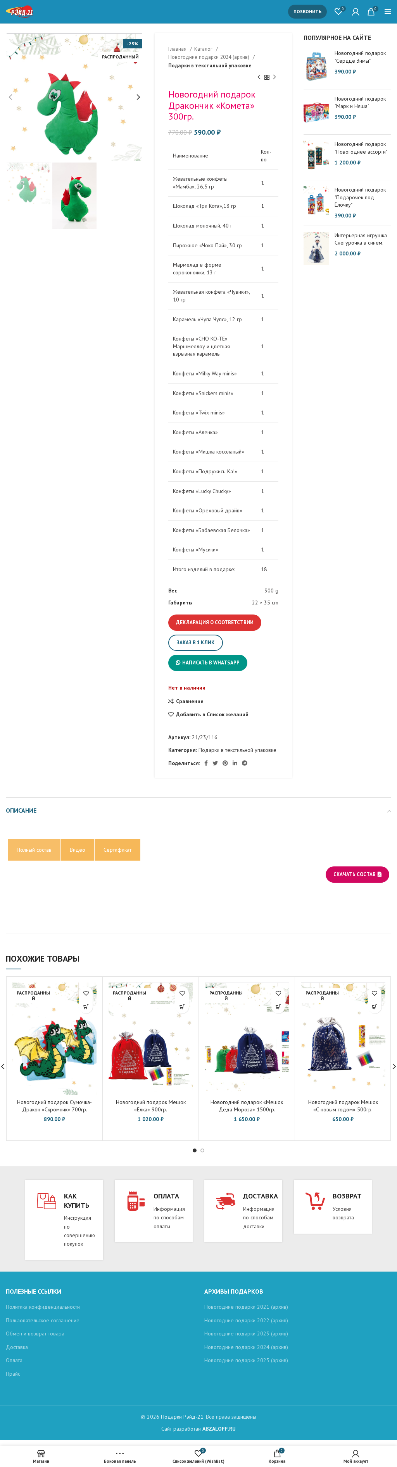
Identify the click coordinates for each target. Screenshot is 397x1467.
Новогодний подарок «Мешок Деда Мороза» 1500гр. (247, 1106)
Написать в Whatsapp (211, 662)
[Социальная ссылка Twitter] (215, 763)
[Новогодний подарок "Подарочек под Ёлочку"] (316, 203)
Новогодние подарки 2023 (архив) (246, 1333)
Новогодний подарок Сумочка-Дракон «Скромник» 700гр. (54, 1106)
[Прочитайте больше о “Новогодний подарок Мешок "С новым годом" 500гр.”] (374, 1006)
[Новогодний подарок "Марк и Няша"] (316, 112)
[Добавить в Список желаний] (86, 993)
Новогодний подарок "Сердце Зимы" (360, 57)
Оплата (14, 1360)
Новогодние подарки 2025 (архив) (246, 1360)
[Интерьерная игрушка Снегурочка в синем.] (316, 248)
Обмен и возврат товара (35, 1333)
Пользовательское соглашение (42, 1320)
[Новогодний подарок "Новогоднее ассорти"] (316, 157)
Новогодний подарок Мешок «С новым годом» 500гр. (343, 1106)
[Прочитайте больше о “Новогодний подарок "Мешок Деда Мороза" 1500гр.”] (278, 1006)
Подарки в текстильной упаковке (210, 65)
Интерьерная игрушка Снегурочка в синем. (361, 239)
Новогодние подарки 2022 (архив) (246, 1320)
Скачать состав (354, 874)
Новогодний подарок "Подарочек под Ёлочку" (360, 197)
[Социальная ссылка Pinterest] (225, 763)
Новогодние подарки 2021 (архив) (246, 1306)
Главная (178, 48)
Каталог (204, 48)
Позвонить (307, 11)
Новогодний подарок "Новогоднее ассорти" (361, 147)
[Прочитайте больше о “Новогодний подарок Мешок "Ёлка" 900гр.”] (182, 1006)
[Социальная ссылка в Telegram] (245, 763)
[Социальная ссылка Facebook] (206, 763)
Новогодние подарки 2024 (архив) (209, 56)
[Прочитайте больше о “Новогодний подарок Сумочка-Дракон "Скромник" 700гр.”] (86, 1006)
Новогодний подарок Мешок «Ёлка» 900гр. (151, 1106)
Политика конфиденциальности (43, 1306)
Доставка (17, 1347)
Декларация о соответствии (215, 622)
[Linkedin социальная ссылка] (235, 763)
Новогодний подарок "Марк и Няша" (360, 102)
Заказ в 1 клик (195, 642)
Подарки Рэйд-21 (182, 1416)
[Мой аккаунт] (355, 11)
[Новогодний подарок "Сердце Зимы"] (316, 66)
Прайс (13, 1373)
